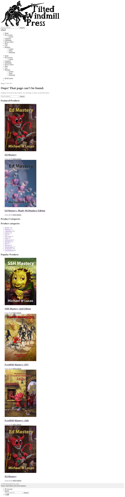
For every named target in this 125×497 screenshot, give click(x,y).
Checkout (8, 38)
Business (7, 47)
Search (22, 27)
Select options (17, 159)
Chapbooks (8, 231)
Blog (6, 43)
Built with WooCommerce (18, 485)
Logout (11, 36)
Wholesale (12, 52)
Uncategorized (9, 250)
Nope (6, 238)
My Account (8, 35)
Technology (8, 248)
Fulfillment (8, 40)
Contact (11, 49)
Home (6, 33)
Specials (7, 245)
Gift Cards (8, 236)
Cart (6, 45)
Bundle (7, 227)
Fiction (7, 233)
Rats (6, 243)
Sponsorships (9, 247)
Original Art (8, 240)
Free (6, 234)
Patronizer (8, 241)
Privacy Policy (9, 42)
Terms (10, 50)
